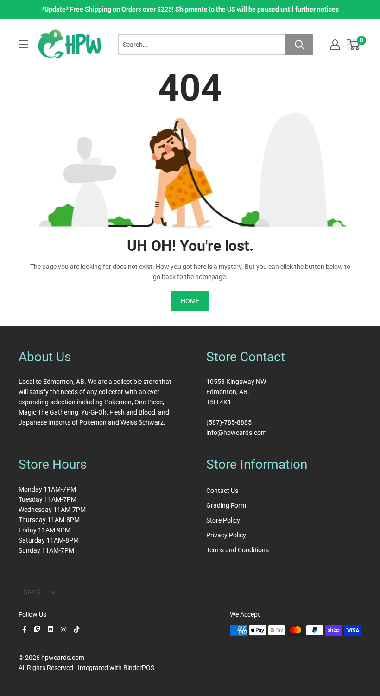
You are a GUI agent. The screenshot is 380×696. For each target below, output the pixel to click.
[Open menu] (23, 44)
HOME (190, 301)
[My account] (335, 44)
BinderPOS (138, 667)
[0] (354, 44)
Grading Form (226, 505)
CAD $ (32, 592)
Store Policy (223, 520)
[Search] (299, 44)
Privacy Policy (226, 535)
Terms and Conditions (237, 550)
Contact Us (222, 490)
